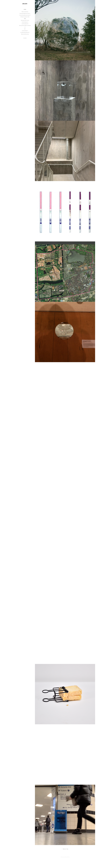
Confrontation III (25, 23)
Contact (25, 38)
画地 (25, 18)
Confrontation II (25, 22)
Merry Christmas (25, 11)
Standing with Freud (25, 20)
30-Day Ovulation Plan (24, 16)
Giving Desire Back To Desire (25, 25)
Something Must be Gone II (24, 15)
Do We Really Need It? (25, 32)
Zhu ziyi (24, 4)
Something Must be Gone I (25, 13)
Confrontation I (25, 30)
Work (25, 9)
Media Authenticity (25, 34)
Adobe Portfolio (67, 856)
